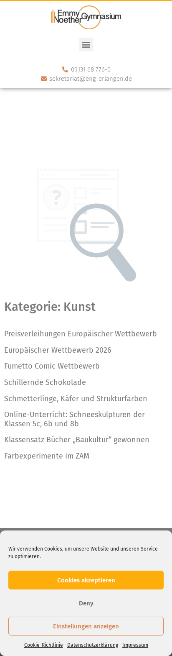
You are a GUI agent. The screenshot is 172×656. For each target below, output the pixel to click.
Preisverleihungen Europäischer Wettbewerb (80, 333)
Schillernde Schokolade (45, 382)
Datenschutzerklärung (92, 645)
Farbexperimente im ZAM (46, 456)
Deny (86, 603)
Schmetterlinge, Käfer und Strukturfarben (75, 398)
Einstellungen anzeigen (86, 626)
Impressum (135, 645)
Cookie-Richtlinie (43, 645)
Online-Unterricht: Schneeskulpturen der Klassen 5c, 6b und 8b (74, 419)
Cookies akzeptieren (86, 580)
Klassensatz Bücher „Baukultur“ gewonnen (76, 439)
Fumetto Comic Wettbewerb (52, 366)
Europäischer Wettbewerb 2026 (57, 350)
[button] (86, 44)
